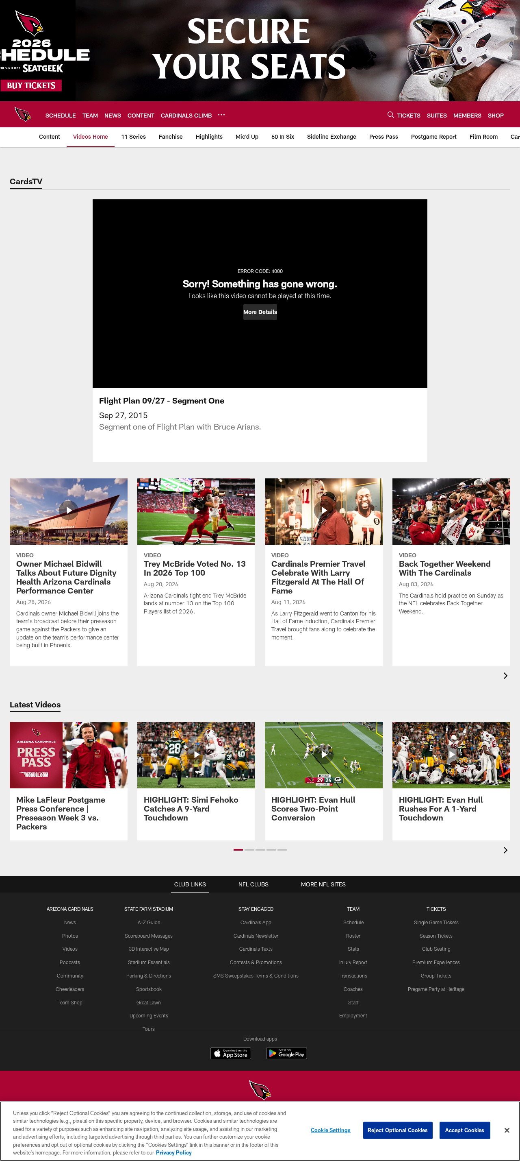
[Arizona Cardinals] (260, 1091)
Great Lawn (148, 1002)
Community (70, 975)
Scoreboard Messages (149, 935)
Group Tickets (436, 975)
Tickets (436, 909)
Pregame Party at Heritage (436, 989)
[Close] (507, 1130)
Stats (353, 948)
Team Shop (70, 1002)
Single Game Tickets (436, 922)
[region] (260, 1131)
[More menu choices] (221, 114)
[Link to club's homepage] (22, 114)
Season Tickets (436, 935)
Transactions (353, 975)
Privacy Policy (174, 1152)
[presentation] (507, 676)
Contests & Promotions (256, 962)
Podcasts (70, 962)
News (70, 922)
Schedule (353, 922)
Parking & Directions (148, 975)
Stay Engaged (255, 909)
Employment (353, 1015)
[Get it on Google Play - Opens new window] (286, 1057)
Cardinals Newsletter (256, 935)
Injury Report (353, 962)
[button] (260, 312)
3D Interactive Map (149, 948)
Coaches (353, 989)
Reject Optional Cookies (398, 1130)
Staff (353, 1002)
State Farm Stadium (148, 909)
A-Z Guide (149, 922)
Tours (149, 1029)
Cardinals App (255, 922)
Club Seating (436, 948)
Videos (70, 948)
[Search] (391, 114)
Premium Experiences (436, 962)
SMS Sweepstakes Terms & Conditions (256, 975)
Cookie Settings (331, 1130)
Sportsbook (149, 989)
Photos (70, 935)
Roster (353, 935)
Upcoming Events (149, 1015)
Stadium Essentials (149, 962)
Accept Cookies (465, 1130)
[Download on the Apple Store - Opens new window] (230, 1054)
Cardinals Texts (256, 948)
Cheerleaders (70, 989)
